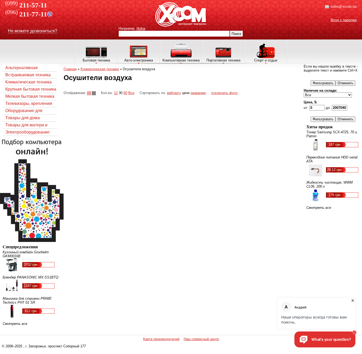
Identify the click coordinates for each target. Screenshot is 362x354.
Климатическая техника (28, 82)
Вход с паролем (344, 20)
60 (125, 93)
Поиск (236, 34)
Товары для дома (22, 118)
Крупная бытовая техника (30, 89)
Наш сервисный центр (201, 339)
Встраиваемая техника (28, 75)
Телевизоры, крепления (28, 103)
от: (306, 108)
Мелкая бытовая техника (29, 96)
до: (329, 108)
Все (131, 93)
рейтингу (174, 93)
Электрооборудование (27, 132)
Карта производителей (161, 339)
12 (116, 93)
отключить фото (224, 93)
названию (198, 93)
